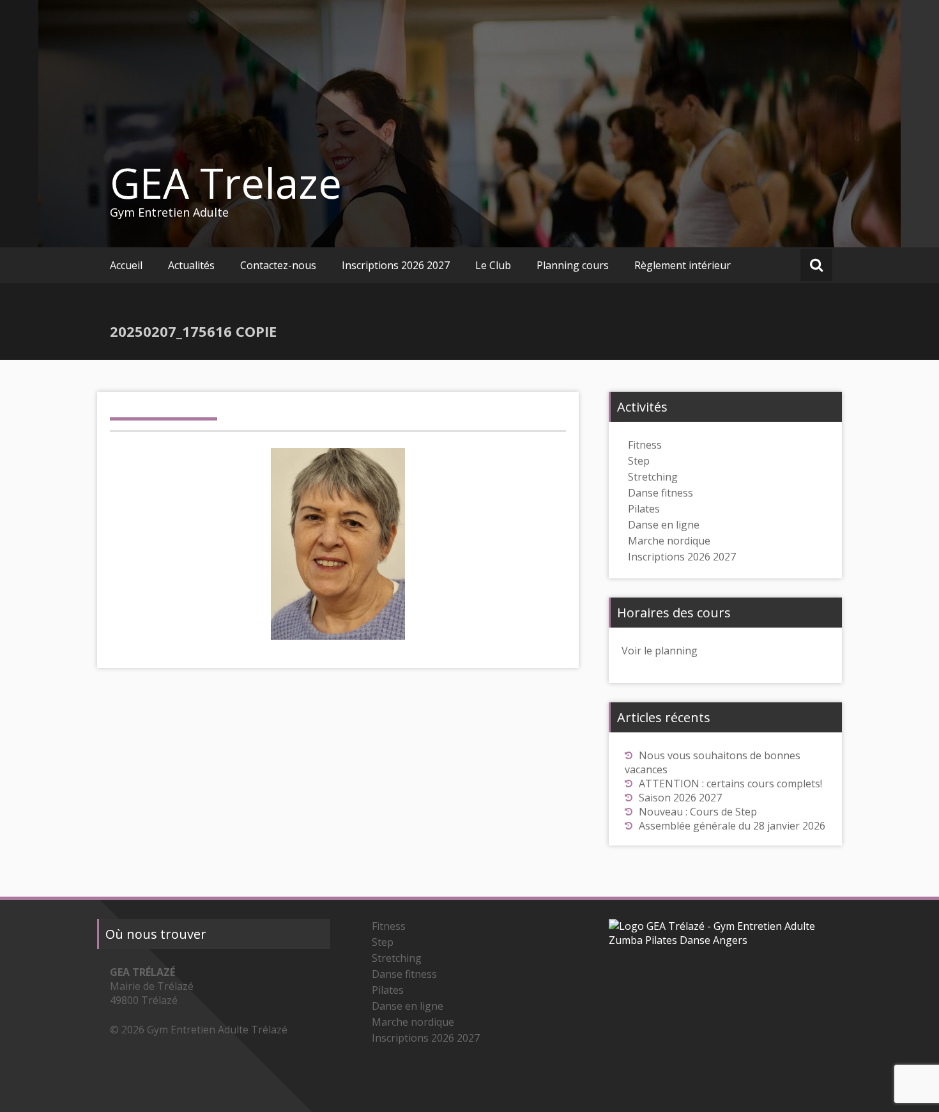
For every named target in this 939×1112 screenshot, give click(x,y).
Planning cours (573, 265)
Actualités (191, 265)
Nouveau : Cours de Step (698, 812)
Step (639, 461)
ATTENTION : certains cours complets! (730, 783)
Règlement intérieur (682, 265)
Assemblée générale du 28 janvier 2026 (732, 826)
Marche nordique (669, 541)
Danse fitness (660, 493)
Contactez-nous (278, 265)
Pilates (644, 509)
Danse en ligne (663, 525)
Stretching (653, 477)
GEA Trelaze (226, 183)
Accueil (126, 265)
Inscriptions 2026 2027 (396, 265)
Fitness (645, 445)
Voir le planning (660, 651)
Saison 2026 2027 (680, 798)
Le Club (493, 265)
